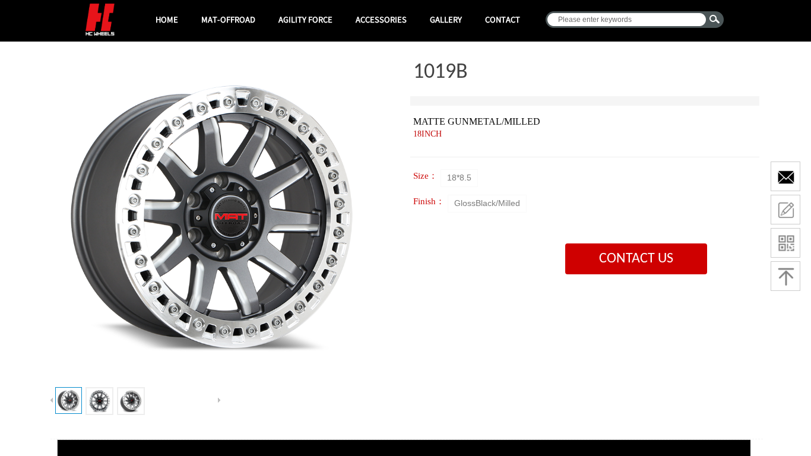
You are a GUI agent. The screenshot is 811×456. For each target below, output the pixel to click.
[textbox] (627, 19)
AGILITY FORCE (305, 19)
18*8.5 (459, 177)
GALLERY (446, 19)
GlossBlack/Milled (487, 203)
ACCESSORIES (381, 19)
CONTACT (502, 19)
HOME (167, 19)
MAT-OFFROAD (228, 19)
